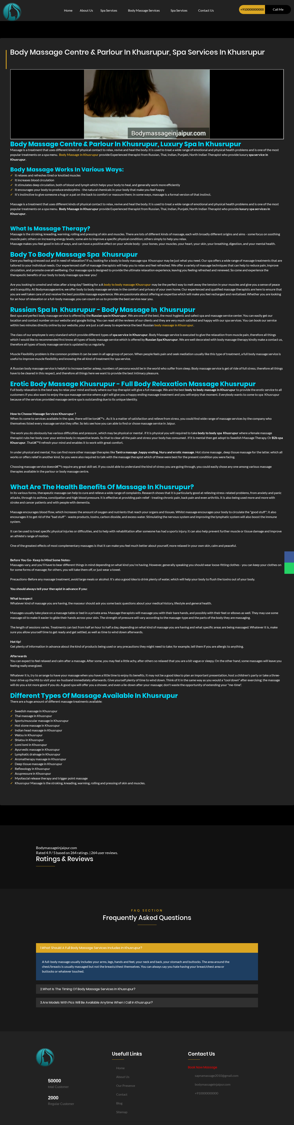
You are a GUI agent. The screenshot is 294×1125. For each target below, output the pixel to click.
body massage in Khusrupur (173, 325)
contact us (206, 10)
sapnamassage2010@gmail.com (216, 1075)
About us (122, 1077)
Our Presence (125, 1085)
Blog (119, 1103)
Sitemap (121, 1112)
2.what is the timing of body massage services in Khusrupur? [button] (87, 989)
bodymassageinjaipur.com (212, 1084)
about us (86, 10)
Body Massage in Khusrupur (79, 154)
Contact (121, 1094)
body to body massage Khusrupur (127, 284)
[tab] (147, 948)
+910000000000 (252, 9)
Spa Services (109, 10)
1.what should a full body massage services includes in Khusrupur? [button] (91, 948)
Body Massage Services (144, 10)
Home (68, 10)
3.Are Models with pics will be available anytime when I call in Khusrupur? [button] (96, 1002)
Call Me (278, 9)
